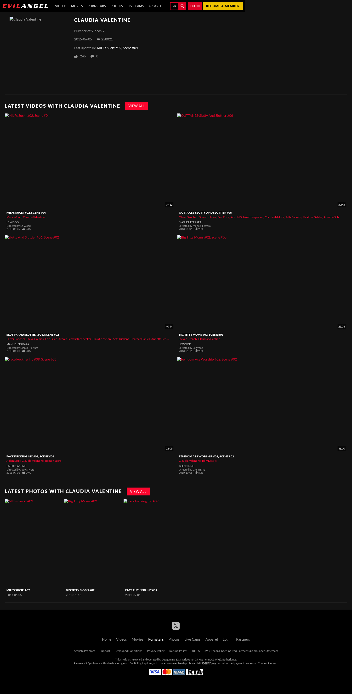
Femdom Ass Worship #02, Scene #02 (206, 456)
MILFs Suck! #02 (18, 590)
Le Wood (12, 222)
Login (195, 6)
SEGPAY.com (208, 663)
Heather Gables (312, 217)
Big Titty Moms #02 (80, 590)
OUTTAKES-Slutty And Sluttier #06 (205, 212)
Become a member (223, 6)
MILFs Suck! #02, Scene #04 (117, 48)
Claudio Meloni (274, 217)
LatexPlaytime (16, 466)
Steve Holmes (207, 217)
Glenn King (186, 466)
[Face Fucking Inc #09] (153, 542)
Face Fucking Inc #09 (141, 590)
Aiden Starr (13, 460)
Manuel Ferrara (190, 222)
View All (136, 106)
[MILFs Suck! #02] (34, 542)
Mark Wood (14, 217)
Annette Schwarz (334, 217)
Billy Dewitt (209, 460)
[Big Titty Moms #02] (93, 542)
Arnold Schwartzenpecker (247, 217)
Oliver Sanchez (188, 217)
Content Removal (268, 663)
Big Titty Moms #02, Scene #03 (201, 334)
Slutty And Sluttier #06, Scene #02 (32, 334)
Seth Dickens (293, 217)
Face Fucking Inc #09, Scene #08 (30, 456)
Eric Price (223, 217)
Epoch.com (94, 663)
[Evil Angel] (25, 6)
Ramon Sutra (53, 460)
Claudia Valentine (34, 217)
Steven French (188, 338)
